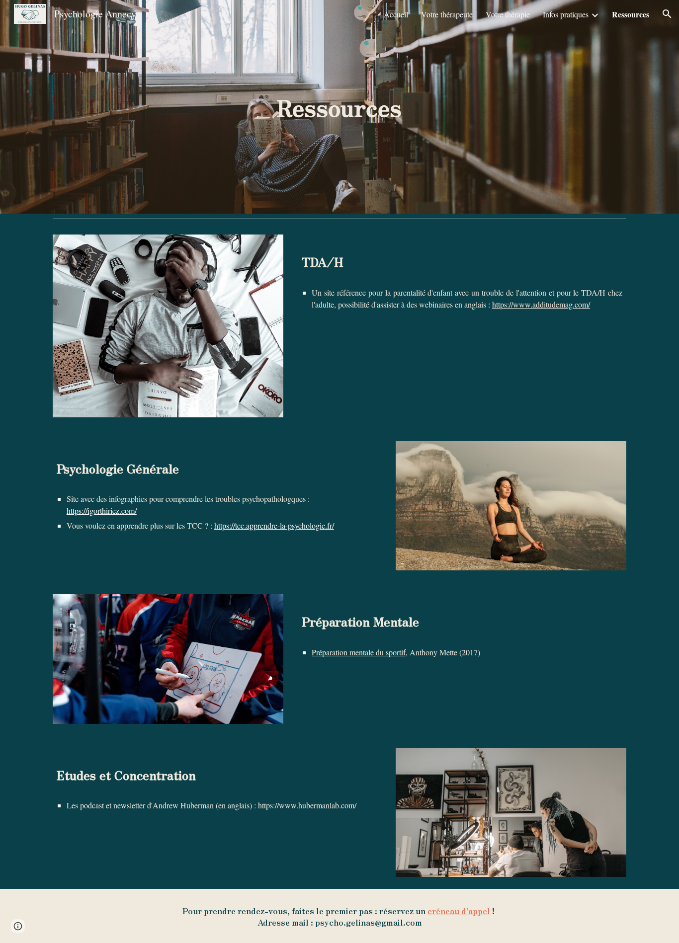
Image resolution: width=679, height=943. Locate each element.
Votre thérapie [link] (508, 14)
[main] (339, 107)
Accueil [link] (396, 14)
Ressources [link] (630, 14)
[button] (667, 14)
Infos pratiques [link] (566, 14)
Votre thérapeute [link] (447, 14)
